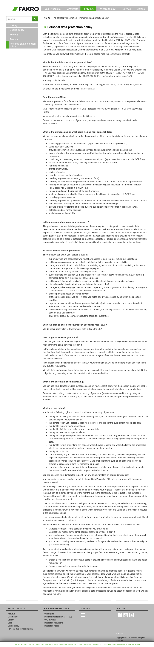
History (13, 25)
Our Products (52, 9)
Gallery (11, 619)
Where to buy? (108, 9)
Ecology (14, 34)
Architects (72, 9)
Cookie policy (17, 29)
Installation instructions (53, 622)
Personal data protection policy (23, 45)
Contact (141, 9)
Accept (137, 644)
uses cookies (29, 644)
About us (11, 613)
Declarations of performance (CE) (58, 616)
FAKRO (88, 9)
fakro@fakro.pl (88, 88)
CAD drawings (50, 619)
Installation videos (51, 625)
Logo (10, 622)
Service (126, 9)
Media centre (13, 616)
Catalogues (49, 613)
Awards (14, 39)
